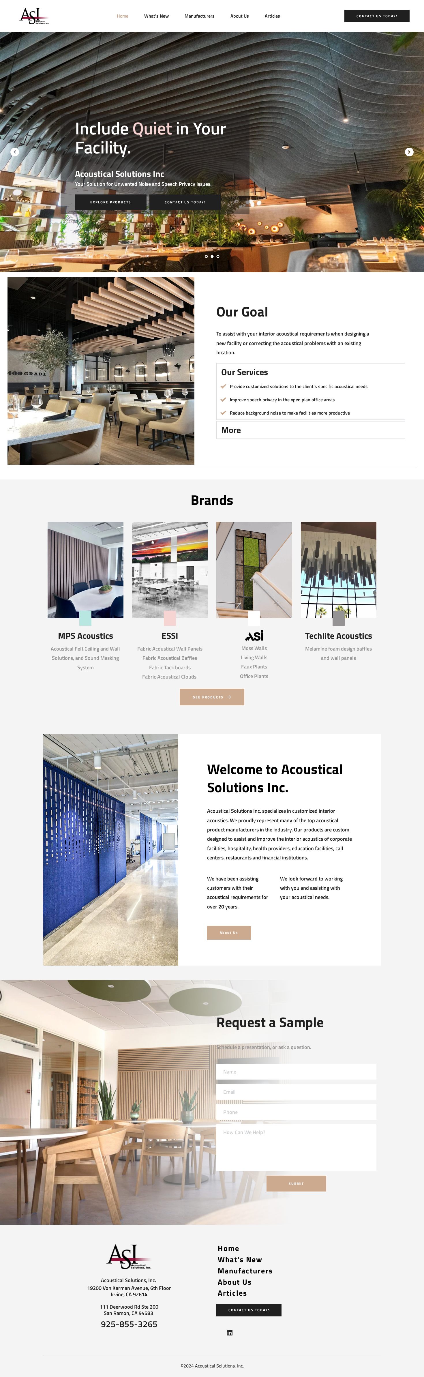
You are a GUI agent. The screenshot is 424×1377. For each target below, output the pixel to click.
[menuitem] (122, 15)
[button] (311, 372)
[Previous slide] (15, 152)
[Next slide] (409, 152)
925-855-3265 (129, 1324)
